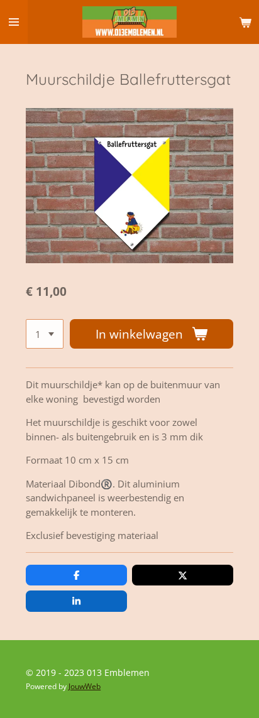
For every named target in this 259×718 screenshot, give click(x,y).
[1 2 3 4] (44, 334)
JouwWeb (85, 686)
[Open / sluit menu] (14, 22)
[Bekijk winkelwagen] (245, 22)
